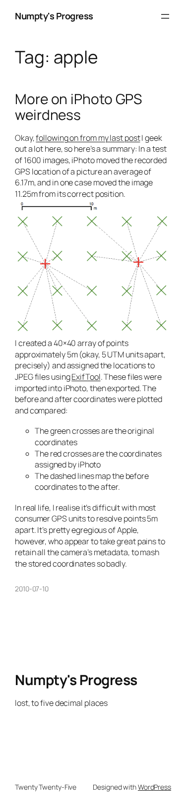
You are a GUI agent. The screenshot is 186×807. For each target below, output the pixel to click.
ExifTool (85, 376)
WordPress (154, 787)
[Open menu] (165, 16)
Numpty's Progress (54, 16)
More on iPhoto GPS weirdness (78, 106)
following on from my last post (88, 137)
